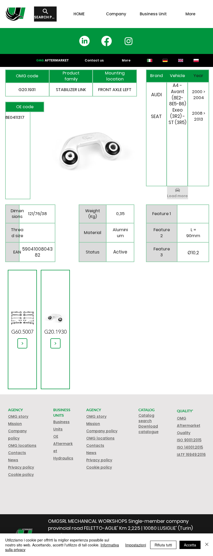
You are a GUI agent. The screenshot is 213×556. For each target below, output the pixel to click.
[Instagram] (128, 41)
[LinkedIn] (84, 41)
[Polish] (196, 60)
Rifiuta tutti (163, 544)
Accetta (190, 544)
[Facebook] (106, 41)
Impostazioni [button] (135, 544)
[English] (180, 60)
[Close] (207, 545)
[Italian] (149, 60)
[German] (165, 60)
